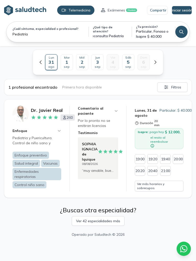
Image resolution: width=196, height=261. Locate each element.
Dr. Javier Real (47, 110)
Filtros (176, 87)
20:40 (152, 170)
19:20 (152, 159)
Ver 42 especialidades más (98, 221)
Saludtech (102, 234)
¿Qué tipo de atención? (103, 29)
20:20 (140, 170)
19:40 (165, 159)
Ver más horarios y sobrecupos (150, 186)
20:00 (178, 159)
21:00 (165, 170)
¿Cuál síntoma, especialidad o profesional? (45, 29)
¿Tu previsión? (147, 27)
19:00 (140, 159)
